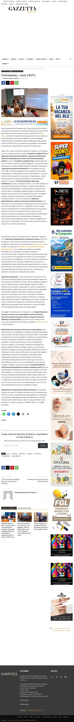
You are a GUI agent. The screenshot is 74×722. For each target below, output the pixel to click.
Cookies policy (24, 704)
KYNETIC (54, 1)
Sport (57, 59)
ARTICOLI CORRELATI (9, 508)
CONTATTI (11, 4)
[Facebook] (3, 83)
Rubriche (4, 63)
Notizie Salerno (6, 456)
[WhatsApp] (16, 83)
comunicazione (19, 720)
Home (3, 68)
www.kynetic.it (33, 720)
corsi (8, 453)
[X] (8, 83)
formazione (22, 453)
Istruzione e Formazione (23, 68)
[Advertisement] (26, 20)
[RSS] (56, 676)
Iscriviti (42, 445)
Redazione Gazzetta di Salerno (11, 78)
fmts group (14, 453)
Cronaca (13, 59)
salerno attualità (16, 456)
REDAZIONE (4, 4)
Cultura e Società (41, 59)
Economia (30, 59)
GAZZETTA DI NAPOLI (21, 1)
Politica (21, 59)
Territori (5, 59)
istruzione (29, 453)
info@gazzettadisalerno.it (35, 710)
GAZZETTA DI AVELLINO (34, 1)
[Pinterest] (12, 83)
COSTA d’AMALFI (46, 1)
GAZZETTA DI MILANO (8, 1)
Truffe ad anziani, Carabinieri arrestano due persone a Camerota (10, 481)
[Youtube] (65, 676)
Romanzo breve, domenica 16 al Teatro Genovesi (38, 480)
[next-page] (5, 541)
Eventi (51, 59)
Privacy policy (24, 700)
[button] (70, 59)
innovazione (10, 720)
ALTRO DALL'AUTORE (24, 508)
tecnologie (26, 720)
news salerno (37, 453)
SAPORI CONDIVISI (62, 1)
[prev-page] (2, 541)
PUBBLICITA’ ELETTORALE (22, 4)
